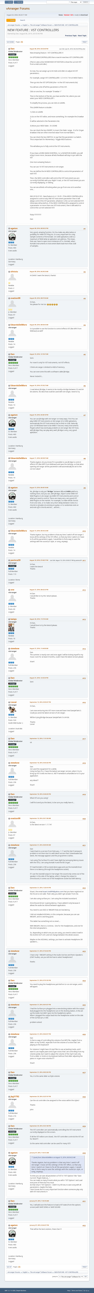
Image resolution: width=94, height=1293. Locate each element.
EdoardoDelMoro (19, 324)
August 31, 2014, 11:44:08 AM (39, 648)
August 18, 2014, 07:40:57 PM (39, 560)
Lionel (14, 702)
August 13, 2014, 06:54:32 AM (39, 531)
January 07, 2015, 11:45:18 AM (39, 1201)
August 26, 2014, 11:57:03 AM (39, 619)
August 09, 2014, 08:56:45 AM (39, 325)
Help (68, 1290)
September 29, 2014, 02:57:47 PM (40, 1096)
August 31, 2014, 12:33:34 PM (39, 678)
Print (85, 42)
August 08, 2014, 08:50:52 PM (39, 228)
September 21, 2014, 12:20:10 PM (40, 888)
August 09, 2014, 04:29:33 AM (39, 271)
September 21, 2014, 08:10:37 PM (40, 1004)
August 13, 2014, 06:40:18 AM (39, 487)
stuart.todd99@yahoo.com (53, 891)
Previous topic (71, 36)
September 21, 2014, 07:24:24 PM (40, 951)
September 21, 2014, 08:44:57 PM (40, 1034)
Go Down (10, 42)
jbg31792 (15, 1096)
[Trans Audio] (9, 256)
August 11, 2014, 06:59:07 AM (39, 458)
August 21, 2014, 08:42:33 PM (39, 590)
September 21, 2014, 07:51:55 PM (40, 980)
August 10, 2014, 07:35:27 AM (39, 385)
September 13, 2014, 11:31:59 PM (40, 738)
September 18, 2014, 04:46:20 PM (40, 794)
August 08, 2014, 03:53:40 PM (39, 49)
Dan (13, 48)
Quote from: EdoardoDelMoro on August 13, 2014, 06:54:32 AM (54, 1157)
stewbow (15, 648)
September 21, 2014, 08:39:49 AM (40, 845)
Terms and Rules (77, 1290)
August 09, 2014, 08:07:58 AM (39, 298)
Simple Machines (21, 1290)
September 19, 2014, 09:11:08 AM (40, 818)
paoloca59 (15, 560)
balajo (14, 619)
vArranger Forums (18, 8)
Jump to (55, 1276)
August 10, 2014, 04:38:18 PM (39, 415)
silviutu (14, 271)
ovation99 (15, 298)
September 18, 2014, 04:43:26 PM (40, 763)
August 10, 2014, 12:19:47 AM (39, 354)
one (12, 589)
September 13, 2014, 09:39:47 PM (40, 702)
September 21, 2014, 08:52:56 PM (40, 1072)
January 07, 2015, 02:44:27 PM (39, 1225)
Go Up (9, 1267)
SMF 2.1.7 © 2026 (10, 1290)
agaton (14, 228)
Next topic (82, 36)
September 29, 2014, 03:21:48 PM (40, 1126)
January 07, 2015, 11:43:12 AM (39, 1153)
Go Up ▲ (86, 1290)
